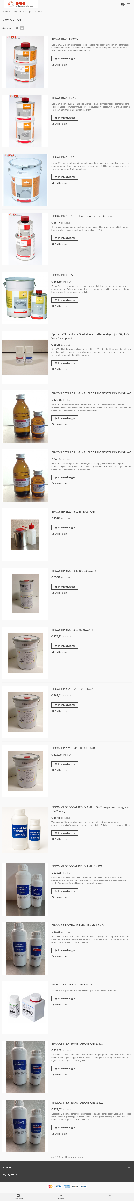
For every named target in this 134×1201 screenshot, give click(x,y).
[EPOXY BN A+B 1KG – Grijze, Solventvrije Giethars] (25, 239)
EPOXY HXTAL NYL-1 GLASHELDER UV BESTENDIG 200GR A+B (91, 393)
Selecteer (6, 28)
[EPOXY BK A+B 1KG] (25, 121)
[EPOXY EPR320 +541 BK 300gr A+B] (25, 534)
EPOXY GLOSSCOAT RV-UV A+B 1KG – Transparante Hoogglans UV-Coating (90, 809)
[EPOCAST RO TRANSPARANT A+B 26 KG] (25, 1126)
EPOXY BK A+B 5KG (63, 157)
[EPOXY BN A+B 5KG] (25, 298)
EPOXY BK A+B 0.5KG (64, 38)
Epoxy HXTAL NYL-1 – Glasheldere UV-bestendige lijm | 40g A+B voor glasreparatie (90, 336)
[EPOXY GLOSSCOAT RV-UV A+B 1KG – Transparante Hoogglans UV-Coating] (25, 830)
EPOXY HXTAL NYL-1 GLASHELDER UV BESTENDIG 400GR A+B (91, 452)
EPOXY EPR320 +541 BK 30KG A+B (73, 748)
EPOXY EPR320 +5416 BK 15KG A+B (73, 689)
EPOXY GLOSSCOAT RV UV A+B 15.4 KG (76, 866)
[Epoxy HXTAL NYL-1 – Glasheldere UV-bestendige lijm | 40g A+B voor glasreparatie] (25, 357)
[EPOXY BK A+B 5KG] (25, 180)
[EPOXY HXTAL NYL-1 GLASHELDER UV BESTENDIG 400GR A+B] (25, 475)
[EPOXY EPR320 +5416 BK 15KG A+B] (25, 712)
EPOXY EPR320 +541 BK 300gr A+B (73, 511)
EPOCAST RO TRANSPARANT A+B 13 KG (77, 1043)
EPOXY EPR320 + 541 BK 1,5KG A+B (73, 570)
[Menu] (128, 4)
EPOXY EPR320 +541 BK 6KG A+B (72, 630)
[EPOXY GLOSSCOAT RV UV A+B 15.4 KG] (25, 889)
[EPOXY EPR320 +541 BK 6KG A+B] (25, 653)
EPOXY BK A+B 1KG (63, 97)
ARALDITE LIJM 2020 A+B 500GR (71, 984)
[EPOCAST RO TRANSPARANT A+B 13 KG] (25, 1067)
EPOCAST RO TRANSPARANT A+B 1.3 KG (77, 925)
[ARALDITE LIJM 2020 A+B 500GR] (25, 1007)
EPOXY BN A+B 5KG (63, 275)
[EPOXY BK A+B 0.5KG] (25, 62)
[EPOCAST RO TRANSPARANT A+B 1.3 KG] (25, 948)
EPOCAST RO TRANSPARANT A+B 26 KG (77, 1102)
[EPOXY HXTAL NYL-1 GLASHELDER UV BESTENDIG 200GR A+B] (25, 416)
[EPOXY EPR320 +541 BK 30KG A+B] (25, 771)
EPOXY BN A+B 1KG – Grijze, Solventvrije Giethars (81, 216)
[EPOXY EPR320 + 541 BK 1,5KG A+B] (25, 594)
